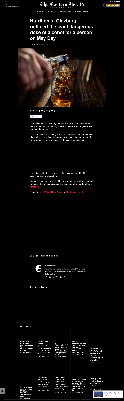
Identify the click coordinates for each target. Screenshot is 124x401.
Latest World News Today (50, 191)
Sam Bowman (26, 398)
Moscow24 (35, 186)
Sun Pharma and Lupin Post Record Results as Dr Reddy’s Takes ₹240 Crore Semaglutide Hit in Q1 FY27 (62, 349)
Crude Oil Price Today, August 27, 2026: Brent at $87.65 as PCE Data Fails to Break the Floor (97, 382)
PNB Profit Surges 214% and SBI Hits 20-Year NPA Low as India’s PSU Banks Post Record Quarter (79, 347)
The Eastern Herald (75, 191)
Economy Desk (27, 353)
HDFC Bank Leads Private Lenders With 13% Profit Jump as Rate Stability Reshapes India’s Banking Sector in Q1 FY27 (97, 354)
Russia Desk (36, 44)
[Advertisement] (62, 157)
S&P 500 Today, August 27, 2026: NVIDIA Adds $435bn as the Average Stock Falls (27, 392)
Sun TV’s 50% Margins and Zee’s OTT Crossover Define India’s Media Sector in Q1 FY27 (44, 383)
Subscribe (76, 21)
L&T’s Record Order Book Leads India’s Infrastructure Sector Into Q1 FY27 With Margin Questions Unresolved (62, 384)
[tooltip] (111, 2)
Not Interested (60, 21)
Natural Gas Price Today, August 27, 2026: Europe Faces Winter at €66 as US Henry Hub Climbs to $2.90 (79, 385)
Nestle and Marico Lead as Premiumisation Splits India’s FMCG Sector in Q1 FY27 (26, 346)
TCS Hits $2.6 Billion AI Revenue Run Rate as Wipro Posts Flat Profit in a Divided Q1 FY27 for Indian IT (44, 348)
